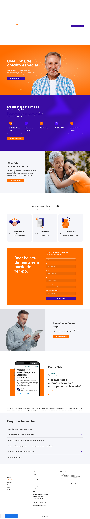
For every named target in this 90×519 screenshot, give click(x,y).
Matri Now (9, 477)
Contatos (23, 28)
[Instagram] (71, 483)
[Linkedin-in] (68, 483)
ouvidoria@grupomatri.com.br (39, 485)
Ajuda (8, 487)
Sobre (19, 28)
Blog (28, 28)
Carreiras (32, 28)
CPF (47, 277)
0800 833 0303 (38, 476)
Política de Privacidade (38, 496)
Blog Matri (9, 489)
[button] (48, 394)
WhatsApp (48, 263)
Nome (47, 257)
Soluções (13, 28)
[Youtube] (75, 483)
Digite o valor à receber (51, 290)
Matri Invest (9, 482)
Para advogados (10, 484)
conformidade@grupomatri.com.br (40, 494)
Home (8, 474)
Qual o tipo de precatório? (52, 284)
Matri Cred (9, 479)
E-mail (47, 270)
